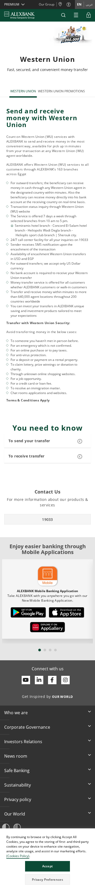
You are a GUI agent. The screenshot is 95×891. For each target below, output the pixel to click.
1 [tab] (39, 650)
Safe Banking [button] (17, 770)
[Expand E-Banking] (88, 15)
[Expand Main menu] (76, 15)
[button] (63, 15)
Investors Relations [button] (23, 741)
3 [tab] (50, 650)
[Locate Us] (61, 4)
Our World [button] (14, 814)
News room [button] (15, 756)
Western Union (23, 91)
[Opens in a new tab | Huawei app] (47, 627)
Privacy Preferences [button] (47, 879)
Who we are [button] (16, 713)
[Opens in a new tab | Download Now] (28, 612)
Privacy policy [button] (17, 799)
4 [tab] (55, 650)
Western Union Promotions (61, 91)
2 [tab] (45, 650)
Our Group (46, 4)
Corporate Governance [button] (27, 727)
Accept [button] (47, 866)
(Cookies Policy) (17, 856)
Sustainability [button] (17, 785)
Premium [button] (11, 4)
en (79, 4)
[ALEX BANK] (19, 15)
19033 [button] (47, 519)
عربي (89, 4)
